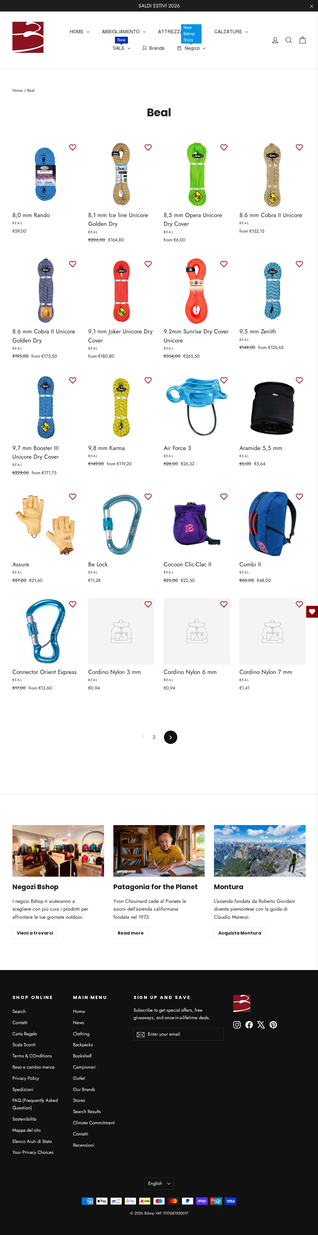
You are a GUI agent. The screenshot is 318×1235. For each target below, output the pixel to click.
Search (19, 1011)
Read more (131, 933)
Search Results (87, 1111)
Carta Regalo (24, 1033)
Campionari (84, 1067)
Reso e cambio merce (33, 1067)
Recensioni (83, 1145)
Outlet (79, 1078)
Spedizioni (22, 1089)
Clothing (81, 1033)
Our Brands (84, 1089)
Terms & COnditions (32, 1055)
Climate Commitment (94, 1122)
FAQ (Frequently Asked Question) (35, 1104)
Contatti (20, 1022)
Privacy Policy (25, 1078)
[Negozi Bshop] (58, 851)
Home (17, 90)
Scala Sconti (24, 1044)
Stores (79, 1100)
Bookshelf (82, 1055)
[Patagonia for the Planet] (159, 851)
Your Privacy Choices (32, 1152)
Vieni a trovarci (35, 933)
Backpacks (83, 1044)
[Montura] (260, 851)
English (155, 1183)
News (78, 1022)
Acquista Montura (239, 933)
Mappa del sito (26, 1130)
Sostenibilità (24, 1119)
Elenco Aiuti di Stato (32, 1141)
